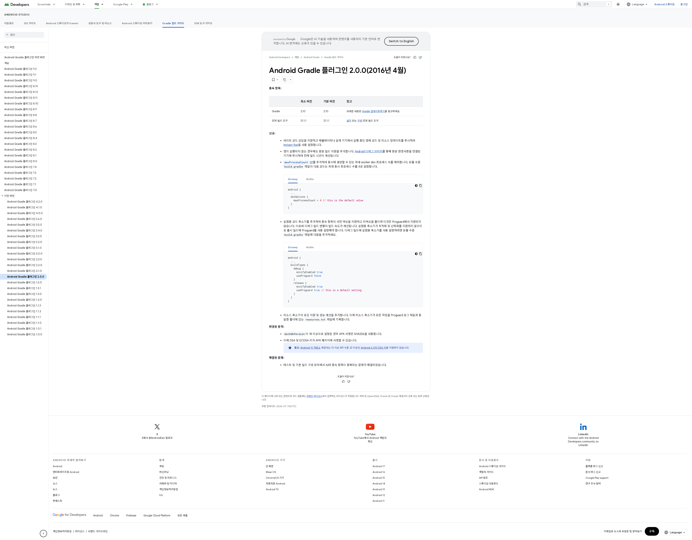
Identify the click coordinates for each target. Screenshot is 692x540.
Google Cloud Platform (156, 515)
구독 (652, 531)
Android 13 (378, 489)
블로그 (150, 4)
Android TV (272, 489)
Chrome (114, 515)
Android (57, 466)
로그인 (684, 4)
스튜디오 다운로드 (488, 483)
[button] (23, 196)
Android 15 (378, 477)
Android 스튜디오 (664, 4)
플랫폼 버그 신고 (594, 466)
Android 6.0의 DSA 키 (373, 347)
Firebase (131, 515)
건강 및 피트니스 (168, 477)
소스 (55, 483)
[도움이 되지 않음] (420, 57)
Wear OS (271, 472)
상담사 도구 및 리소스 (100, 23)
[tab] (293, 179)
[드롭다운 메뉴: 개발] (104, 4)
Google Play (120, 4)
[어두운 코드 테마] (416, 185)
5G (161, 495)
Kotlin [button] (310, 179)
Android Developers (279, 57)
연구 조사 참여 (593, 483)
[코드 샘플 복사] (420, 185)
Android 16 (378, 472)
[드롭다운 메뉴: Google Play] (133, 4)
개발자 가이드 (486, 472)
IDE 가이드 (30, 23)
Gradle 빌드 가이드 (173, 23)
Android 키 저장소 (310, 347)
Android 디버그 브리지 (368, 151)
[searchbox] (24, 35)
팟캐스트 (57, 500)
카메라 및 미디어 (168, 483)
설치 (349, 120)
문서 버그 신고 (593, 472)
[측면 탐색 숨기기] (43, 533)
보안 (55, 477)
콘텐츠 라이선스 (314, 396)
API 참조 (483, 477)
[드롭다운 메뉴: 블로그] (158, 4)
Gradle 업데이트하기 (373, 111)
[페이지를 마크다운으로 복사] (285, 80)
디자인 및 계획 (72, 4)
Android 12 (378, 495)
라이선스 (80, 531)
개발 (96, 4)
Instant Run (290, 145)
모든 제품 (183, 515)
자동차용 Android (275, 483)
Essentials (44, 4)
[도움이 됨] (415, 57)
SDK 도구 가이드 (203, 23)
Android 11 (378, 500)
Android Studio (17, 14)
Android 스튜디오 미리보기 (137, 23)
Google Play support (596, 477)
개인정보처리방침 (168, 489)
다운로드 (9, 23)
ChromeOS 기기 (275, 477)
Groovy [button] (293, 179)
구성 (359, 120)
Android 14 (378, 483)
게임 (161, 466)
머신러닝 (164, 472)
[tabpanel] (353, 198)
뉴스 (55, 489)
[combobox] (594, 4)
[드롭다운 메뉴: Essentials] (56, 4)
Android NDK (486, 489)
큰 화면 (269, 466)
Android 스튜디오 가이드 (492, 466)
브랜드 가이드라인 (98, 531)
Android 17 (378, 466)
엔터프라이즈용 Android (66, 472)
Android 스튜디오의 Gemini (62, 23)
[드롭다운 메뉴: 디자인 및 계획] (85, 4)
